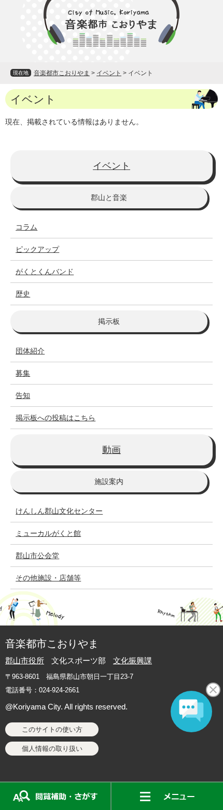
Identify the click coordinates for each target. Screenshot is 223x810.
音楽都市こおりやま (62, 73)
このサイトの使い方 (52, 729)
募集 (23, 373)
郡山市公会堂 (37, 555)
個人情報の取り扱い (52, 748)
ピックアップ (37, 249)
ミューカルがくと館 (48, 533)
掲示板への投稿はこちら (55, 418)
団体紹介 (30, 351)
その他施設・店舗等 (48, 578)
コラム (26, 227)
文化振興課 (132, 660)
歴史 (23, 294)
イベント (108, 73)
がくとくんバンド (45, 271)
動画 (111, 450)
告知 (23, 395)
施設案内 (108, 481)
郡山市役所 (24, 660)
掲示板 (109, 321)
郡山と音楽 (109, 197)
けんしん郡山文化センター (59, 511)
